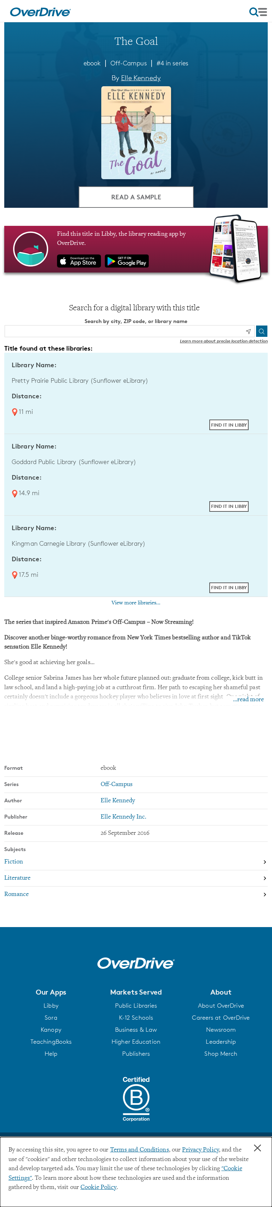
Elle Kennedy (141, 78)
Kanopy (51, 1029)
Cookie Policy (98, 1187)
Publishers (136, 1053)
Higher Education (136, 1041)
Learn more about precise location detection (224, 341)
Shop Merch (220, 1053)
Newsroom (221, 1029)
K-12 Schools (136, 1017)
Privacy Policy (200, 1150)
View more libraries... (136, 603)
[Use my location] (248, 331)
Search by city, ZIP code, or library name (136, 321)
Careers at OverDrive (221, 1017)
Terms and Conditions (139, 1150)
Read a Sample (136, 197)
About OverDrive (221, 1005)
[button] (51, 992)
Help (51, 1053)
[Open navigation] (258, 12)
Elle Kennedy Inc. (123, 817)
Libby (51, 1005)
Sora (51, 1017)
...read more (248, 700)
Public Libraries (136, 1005)
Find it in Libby (229, 425)
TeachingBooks (51, 1041)
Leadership (221, 1041)
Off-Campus (128, 63)
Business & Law (136, 1029)
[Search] (261, 331)
